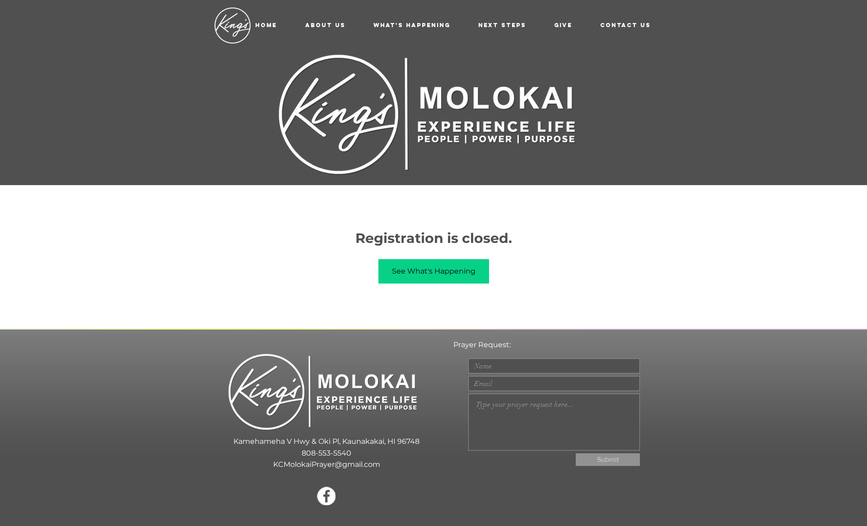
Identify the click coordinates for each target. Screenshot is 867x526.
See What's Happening (433, 271)
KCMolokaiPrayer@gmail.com (326, 464)
